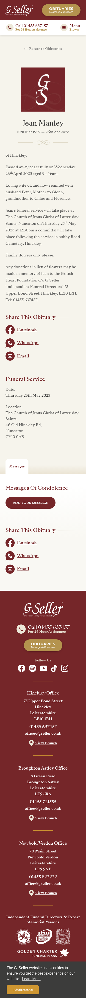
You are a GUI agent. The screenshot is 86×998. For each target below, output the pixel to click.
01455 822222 (43, 877)
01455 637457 (43, 727)
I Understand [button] (23, 990)
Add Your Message (30, 503)
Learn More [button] (31, 979)
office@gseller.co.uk (43, 733)
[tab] (17, 466)
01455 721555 (43, 802)
